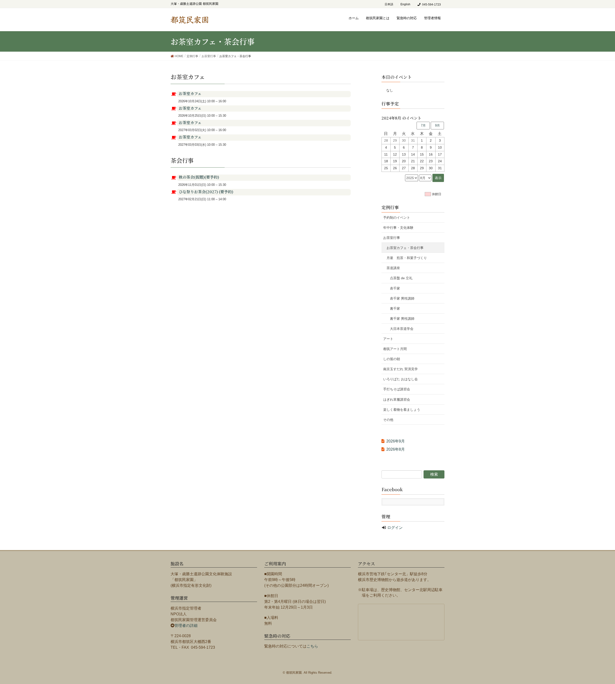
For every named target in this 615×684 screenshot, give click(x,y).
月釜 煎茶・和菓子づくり (410, 258)
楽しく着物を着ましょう (401, 410)
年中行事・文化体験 (398, 228)
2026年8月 (395, 449)
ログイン (395, 528)
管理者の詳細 (185, 625)
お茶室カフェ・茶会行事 (405, 248)
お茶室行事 (391, 238)
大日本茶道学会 (401, 329)
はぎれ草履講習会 (396, 399)
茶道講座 (393, 268)
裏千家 (395, 308)
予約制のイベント (396, 217)
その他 (388, 420)
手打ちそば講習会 (396, 389)
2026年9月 (395, 441)
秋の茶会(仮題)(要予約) (199, 177)
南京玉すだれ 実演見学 (400, 369)
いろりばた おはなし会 (400, 379)
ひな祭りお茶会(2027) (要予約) (206, 191)
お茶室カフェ (190, 93)
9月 (437, 125)
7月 (423, 125)
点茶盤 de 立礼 (401, 278)
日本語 (389, 4)
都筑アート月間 (395, 349)
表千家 (395, 288)
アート (388, 339)
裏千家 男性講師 (402, 319)
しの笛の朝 (391, 359)
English (405, 4)
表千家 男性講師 (402, 298)
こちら (312, 646)
